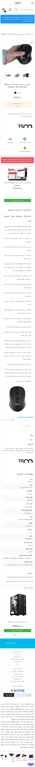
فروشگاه (28, 34)
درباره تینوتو (17, 657)
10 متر (30, 532)
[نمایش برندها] (25, 133)
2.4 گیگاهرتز (28, 526)
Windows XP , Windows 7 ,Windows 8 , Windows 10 (17, 558)
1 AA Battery (29, 539)
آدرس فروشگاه (17, 679)
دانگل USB (29, 500)
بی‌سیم (30, 494)
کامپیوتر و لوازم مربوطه (15, 114)
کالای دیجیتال (24, 114)
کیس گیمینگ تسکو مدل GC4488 (17, 622)
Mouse (13, 264)
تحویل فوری (10, 142)
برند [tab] (26, 420)
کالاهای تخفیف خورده (17, 676)
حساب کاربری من (17, 662)
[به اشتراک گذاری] (31, 42)
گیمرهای (22, 369)
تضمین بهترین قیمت (25, 151)
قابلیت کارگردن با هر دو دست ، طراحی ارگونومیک (19, 565)
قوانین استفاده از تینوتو (17, 659)
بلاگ (17, 664)
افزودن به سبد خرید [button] (17, 200)
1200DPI (20, 519)
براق (31, 507)
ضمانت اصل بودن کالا (24, 142)
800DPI (30, 519)
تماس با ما (17, 654)
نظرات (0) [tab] (24, 426)
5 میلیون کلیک (28, 513)
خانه (32, 34)
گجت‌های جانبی (28, 116)
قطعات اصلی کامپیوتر (17, 671)
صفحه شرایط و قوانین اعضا (17, 681)
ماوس (21, 116)
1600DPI (25, 519)
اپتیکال (30, 545)
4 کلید (30, 552)
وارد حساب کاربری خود (15, 581)
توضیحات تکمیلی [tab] (7, 420)
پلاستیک (27, 507)
